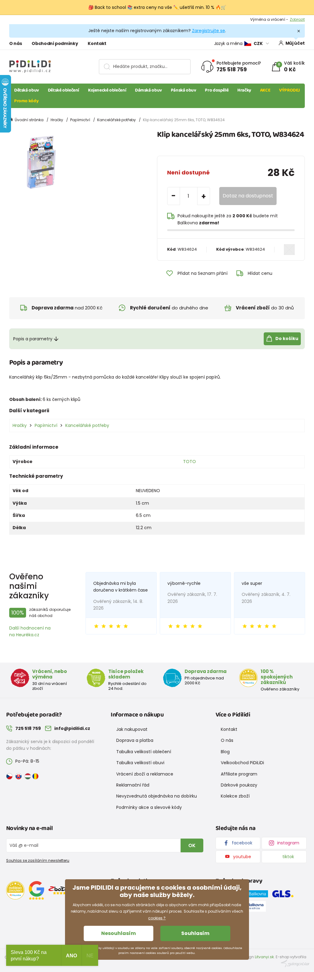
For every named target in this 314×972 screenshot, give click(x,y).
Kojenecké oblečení (107, 90)
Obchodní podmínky (55, 43)
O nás (15, 43)
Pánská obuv (183, 90)
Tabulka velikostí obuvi (140, 763)
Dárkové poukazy (239, 785)
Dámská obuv (148, 90)
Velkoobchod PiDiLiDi (242, 763)
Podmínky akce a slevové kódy (149, 807)
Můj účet (295, 43)
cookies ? (157, 918)
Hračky (244, 90)
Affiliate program (239, 774)
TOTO (189, 461)
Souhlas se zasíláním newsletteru (37, 860)
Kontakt (97, 43)
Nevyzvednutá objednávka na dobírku (156, 796)
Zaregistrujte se (208, 31)
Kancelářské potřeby (116, 119)
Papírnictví (80, 119)
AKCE (265, 90)
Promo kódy (26, 101)
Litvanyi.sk (264, 956)
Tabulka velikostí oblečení (143, 752)
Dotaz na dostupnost (248, 195)
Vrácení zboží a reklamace (144, 774)
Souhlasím (195, 933)
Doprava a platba (134, 740)
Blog (225, 752)
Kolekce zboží (235, 796)
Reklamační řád (132, 785)
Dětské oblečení (63, 90)
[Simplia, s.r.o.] (295, 963)
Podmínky (295, 21)
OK (192, 845)
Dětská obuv (26, 90)
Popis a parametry (32, 339)
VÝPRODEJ (289, 90)
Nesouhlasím (118, 933)
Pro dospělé (216, 90)
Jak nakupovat (131, 729)
